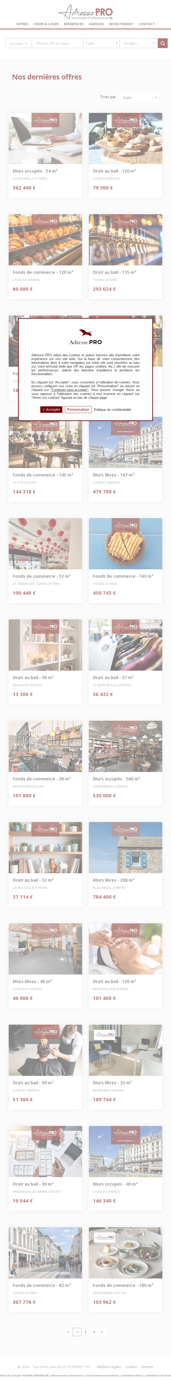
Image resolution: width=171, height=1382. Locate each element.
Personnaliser (78, 409)
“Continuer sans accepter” (69, 390)
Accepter (52, 409)
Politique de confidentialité (112, 409)
